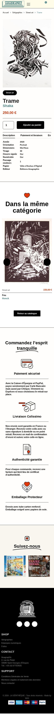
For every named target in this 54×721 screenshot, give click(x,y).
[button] (38, 4)
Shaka (8, 106)
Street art (10, 93)
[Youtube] (27, 624)
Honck (5, 298)
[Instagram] (34, 624)
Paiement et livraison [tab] (31, 135)
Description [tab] (9, 135)
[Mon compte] (51, 4)
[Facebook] (19, 624)
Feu (4, 295)
